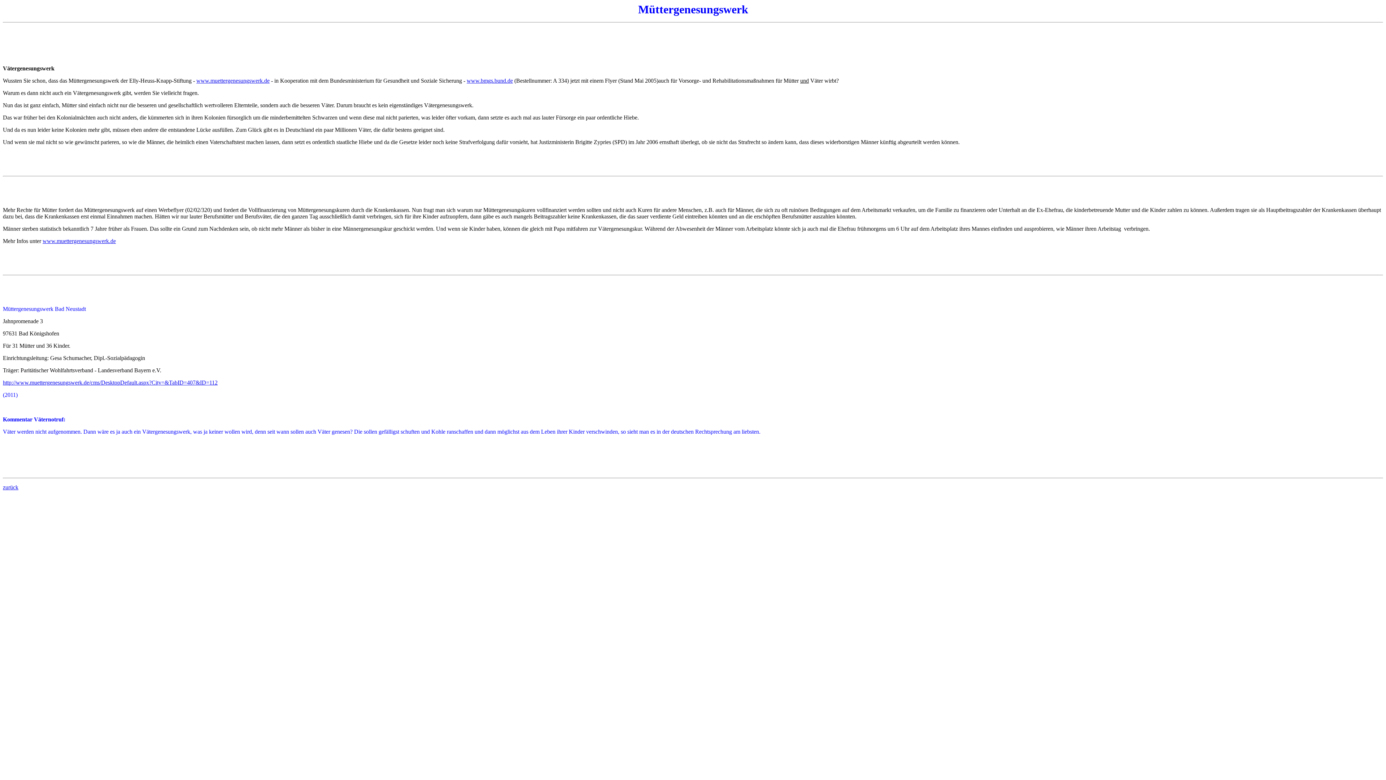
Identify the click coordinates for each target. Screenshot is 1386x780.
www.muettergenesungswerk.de (233, 81)
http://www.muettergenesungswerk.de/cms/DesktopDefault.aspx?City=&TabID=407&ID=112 (110, 383)
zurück (10, 487)
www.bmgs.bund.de (490, 81)
